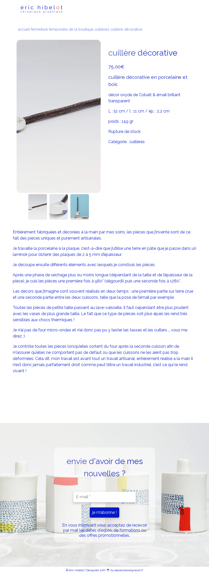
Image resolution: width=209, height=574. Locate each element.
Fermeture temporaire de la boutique (62, 29)
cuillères (102, 29)
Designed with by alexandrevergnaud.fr (114, 570)
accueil (24, 29)
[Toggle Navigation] (181, 9)
